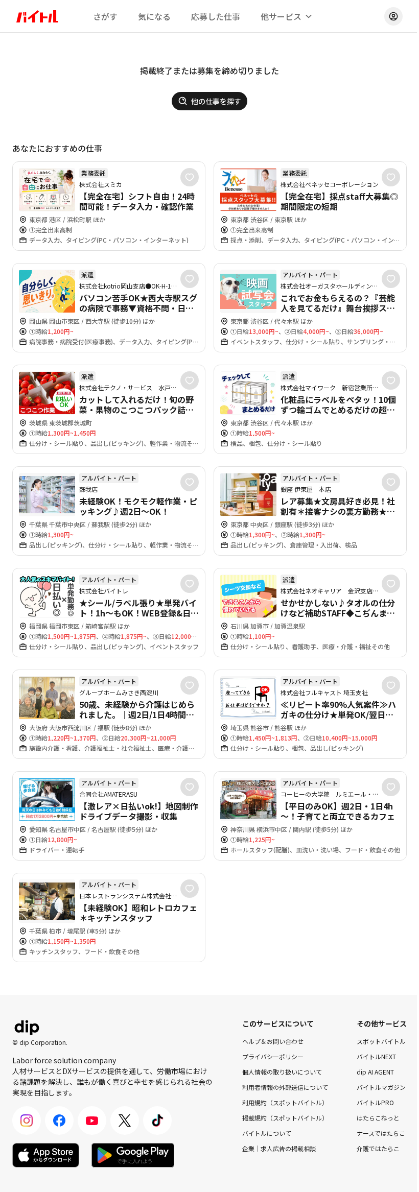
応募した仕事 (215, 16)
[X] (124, 1120)
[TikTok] (157, 1120)
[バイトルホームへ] (37, 16)
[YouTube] (92, 1120)
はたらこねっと (378, 1117)
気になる (154, 16)
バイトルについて (266, 1133)
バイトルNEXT (376, 1056)
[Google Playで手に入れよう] (132, 1155)
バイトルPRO (375, 1102)
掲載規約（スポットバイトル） (285, 1117)
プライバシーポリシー (273, 1056)
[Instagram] (26, 1120)
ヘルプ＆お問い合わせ (273, 1041)
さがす (105, 16)
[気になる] (189, 177)
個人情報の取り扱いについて (282, 1071)
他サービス (281, 16)
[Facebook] (59, 1120)
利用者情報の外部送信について (285, 1087)
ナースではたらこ (381, 1133)
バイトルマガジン (381, 1087)
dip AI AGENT (375, 1071)
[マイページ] (393, 16)
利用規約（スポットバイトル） (285, 1102)
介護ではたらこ (378, 1148)
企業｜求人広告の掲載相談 (279, 1148)
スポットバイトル (381, 1041)
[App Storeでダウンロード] (45, 1155)
